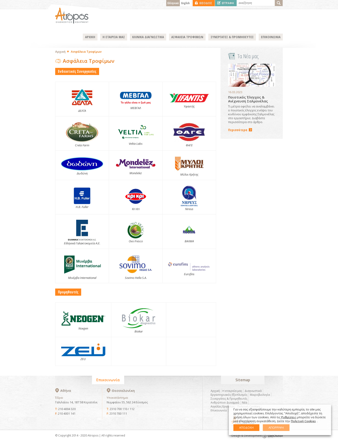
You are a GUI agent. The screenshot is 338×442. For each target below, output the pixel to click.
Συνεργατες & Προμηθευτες (232, 37)
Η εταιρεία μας (232, 391)
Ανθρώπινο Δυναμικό (225, 402)
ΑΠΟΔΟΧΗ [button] (246, 427)
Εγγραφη (228, 3)
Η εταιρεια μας (114, 37)
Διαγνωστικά (253, 391)
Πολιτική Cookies (303, 421)
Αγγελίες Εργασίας (223, 406)
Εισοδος (206, 3)
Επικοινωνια (271, 37)
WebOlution (272, 436)
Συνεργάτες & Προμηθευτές (229, 399)
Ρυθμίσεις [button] (288, 417)
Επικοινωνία (219, 410)
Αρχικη (90, 37)
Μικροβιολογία (260, 395)
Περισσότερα (237, 130)
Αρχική (60, 51)
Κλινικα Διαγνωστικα (148, 37)
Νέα (244, 402)
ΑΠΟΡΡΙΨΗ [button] (276, 427)
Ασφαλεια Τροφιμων (187, 37)
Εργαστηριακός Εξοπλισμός (229, 395)
